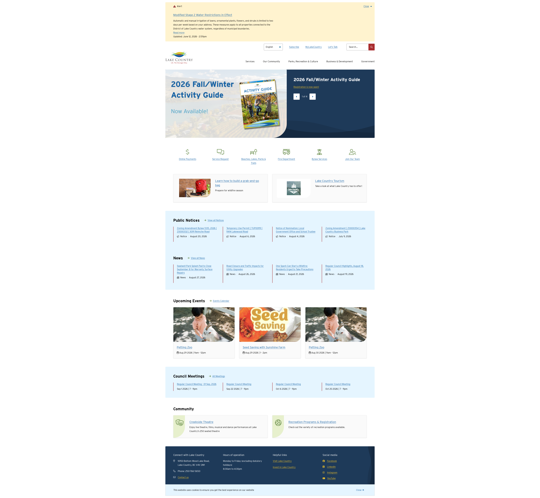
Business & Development (339, 61)
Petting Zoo (184, 347)
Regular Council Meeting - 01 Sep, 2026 (196, 384)
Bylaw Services (319, 159)
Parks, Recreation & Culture (303, 61)
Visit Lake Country (282, 461)
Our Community (271, 61)
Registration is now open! (306, 87)
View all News (198, 258)
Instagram (332, 472)
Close (359, 490)
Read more (178, 32)
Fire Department (286, 159)
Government (368, 61)
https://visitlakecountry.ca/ (291, 180)
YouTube (331, 478)
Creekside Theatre (201, 422)
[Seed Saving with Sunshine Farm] (270, 324)
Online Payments (187, 159)
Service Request (220, 159)
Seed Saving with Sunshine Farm (264, 347)
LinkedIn (331, 466)
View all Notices (216, 220)
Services (250, 61)
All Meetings (218, 376)
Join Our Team (352, 159)
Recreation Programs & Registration (312, 422)
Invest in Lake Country (284, 467)
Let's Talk (333, 47)
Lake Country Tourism (329, 181)
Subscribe (294, 47)
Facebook (332, 461)
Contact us (183, 477)
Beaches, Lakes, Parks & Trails (253, 161)
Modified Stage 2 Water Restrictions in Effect (202, 15)
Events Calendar (221, 301)
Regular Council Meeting (238, 384)
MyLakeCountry (313, 47)
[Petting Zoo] (204, 324)
